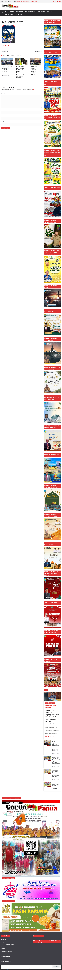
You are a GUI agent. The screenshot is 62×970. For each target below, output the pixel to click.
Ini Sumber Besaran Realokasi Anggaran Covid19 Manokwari (34, 70)
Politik (6, 11)
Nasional (12, 11)
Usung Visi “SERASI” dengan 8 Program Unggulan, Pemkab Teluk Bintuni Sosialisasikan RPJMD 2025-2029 (28, 2)
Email (2, 116)
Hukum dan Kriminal (30, 11)
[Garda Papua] (2, 12)
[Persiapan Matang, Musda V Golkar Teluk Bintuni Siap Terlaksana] (47, 786)
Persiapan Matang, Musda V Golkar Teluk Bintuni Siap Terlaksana (56, 786)
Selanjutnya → (38, 51)
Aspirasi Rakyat (41, 11)
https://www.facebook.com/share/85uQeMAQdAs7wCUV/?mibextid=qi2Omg (46, 941)
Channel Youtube (9, 14)
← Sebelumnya (4, 51)
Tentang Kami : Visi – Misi (6, 961)
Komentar (3, 93)
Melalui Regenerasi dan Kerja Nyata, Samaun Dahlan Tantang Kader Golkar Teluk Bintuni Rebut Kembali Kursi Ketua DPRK (55, 747)
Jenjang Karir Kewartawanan (7, 942)
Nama (3, 110)
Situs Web (3, 121)
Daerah (46, 703)
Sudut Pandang (19, 11)
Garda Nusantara (52, 703)
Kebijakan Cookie (31, 968)
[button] (35, 11)
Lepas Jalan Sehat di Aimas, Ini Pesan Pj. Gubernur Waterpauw (7, 70)
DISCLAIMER (3, 939)
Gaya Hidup (49, 11)
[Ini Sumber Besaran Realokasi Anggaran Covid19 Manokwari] (35, 59)
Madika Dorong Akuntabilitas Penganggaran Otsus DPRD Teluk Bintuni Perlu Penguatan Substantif (52, 715)
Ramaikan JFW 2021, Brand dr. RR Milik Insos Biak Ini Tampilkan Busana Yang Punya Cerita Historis (20, 72)
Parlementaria (18, 14)
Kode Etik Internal (4, 948)
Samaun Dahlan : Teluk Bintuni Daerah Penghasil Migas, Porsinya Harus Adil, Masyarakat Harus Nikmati (56, 761)
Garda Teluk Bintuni (48, 705)
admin (54, 723)
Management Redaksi (5, 953)
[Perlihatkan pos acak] (59, 12)
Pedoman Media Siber (5, 956)
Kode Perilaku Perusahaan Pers (7, 951)
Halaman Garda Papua (38, 936)
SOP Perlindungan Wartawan (7, 959)
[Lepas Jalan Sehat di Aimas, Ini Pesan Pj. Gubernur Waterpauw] (7, 59)
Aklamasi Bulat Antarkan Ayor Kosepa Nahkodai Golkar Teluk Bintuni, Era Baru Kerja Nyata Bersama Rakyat (56, 774)
